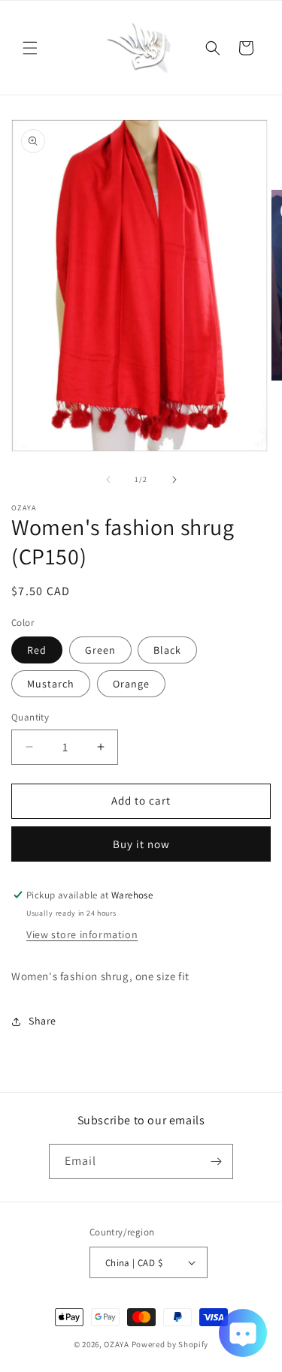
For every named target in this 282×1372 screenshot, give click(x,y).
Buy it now (141, 844)
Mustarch (50, 684)
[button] (30, 48)
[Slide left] (108, 479)
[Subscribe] (215, 1161)
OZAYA (116, 1344)
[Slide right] (174, 479)
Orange (131, 684)
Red (37, 650)
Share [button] (42, 1020)
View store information (82, 934)
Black (167, 650)
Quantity (30, 717)
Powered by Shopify (170, 1344)
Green (100, 650)
